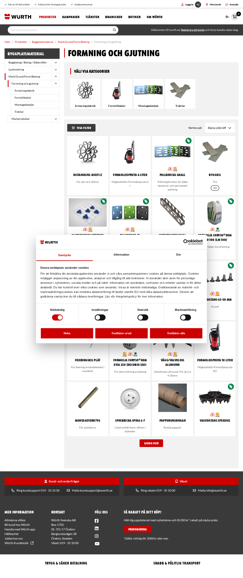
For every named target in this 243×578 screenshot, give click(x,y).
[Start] (19, 17)
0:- (232, 15)
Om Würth (155, 17)
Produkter (47, 17)
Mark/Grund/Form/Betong (73, 41)
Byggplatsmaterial (42, 41)
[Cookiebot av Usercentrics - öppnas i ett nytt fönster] (186, 242)
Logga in (189, 4)
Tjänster (92, 17)
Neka (67, 333)
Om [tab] (178, 254)
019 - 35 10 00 (69, 543)
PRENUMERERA (137, 529)
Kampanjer (71, 17)
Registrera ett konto (193, 29)
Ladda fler (151, 443)
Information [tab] (121, 254)
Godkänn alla (176, 333)
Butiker (134, 17)
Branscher (113, 17)
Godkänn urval (121, 333)
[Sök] (114, 30)
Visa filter (84, 128)
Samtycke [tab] (64, 255)
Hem (7, 41)
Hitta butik (215, 4)
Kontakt (234, 4)
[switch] (100, 317)
